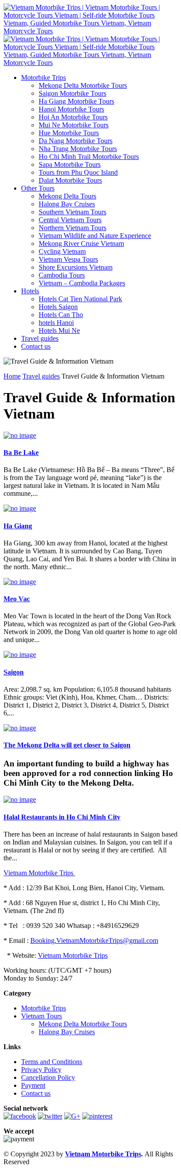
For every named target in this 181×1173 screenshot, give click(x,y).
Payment (33, 1085)
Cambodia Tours (62, 275)
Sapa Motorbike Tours (70, 164)
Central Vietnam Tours (70, 220)
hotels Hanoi (56, 322)
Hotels (30, 291)
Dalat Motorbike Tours (70, 180)
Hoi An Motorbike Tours (73, 117)
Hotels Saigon (58, 306)
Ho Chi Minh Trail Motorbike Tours (89, 156)
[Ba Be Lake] (20, 435)
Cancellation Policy (48, 1077)
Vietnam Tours (41, 1016)
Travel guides (39, 338)
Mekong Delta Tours (67, 196)
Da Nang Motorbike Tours (75, 140)
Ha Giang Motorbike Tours (76, 101)
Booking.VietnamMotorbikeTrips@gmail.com (94, 940)
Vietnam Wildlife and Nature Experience (95, 235)
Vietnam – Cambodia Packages (82, 283)
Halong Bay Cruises (67, 204)
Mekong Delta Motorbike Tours (83, 85)
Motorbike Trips (43, 77)
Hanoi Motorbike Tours (71, 109)
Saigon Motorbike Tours (72, 93)
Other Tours (37, 188)
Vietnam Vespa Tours (68, 259)
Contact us (36, 346)
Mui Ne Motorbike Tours (74, 125)
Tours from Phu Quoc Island (78, 172)
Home (12, 376)
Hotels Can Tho (61, 314)
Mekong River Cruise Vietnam (81, 243)
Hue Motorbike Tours (69, 133)
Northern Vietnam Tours (72, 227)
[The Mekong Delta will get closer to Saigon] (20, 728)
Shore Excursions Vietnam (75, 267)
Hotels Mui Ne (59, 330)
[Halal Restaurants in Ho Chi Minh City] (20, 799)
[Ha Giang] (20, 508)
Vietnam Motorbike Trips (39, 873)
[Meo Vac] (20, 581)
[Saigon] (20, 654)
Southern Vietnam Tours (72, 212)
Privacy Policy (41, 1069)
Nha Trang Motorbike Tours (78, 148)
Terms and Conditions (51, 1061)
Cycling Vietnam (62, 251)
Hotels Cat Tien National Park (80, 299)
